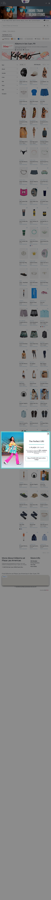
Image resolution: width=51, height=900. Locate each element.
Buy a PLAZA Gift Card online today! (37, 458)
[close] (48, 433)
